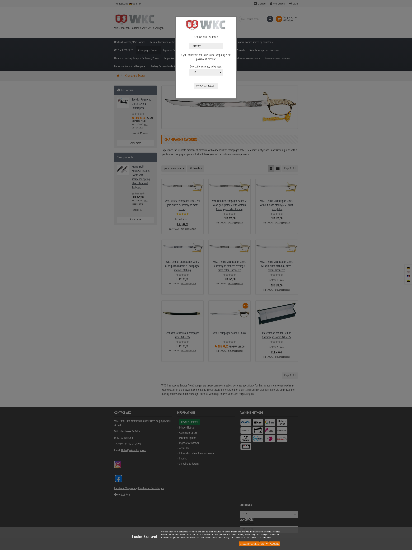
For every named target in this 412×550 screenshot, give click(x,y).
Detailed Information (249, 544)
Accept (274, 543)
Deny (264, 543)
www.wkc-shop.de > (206, 85)
